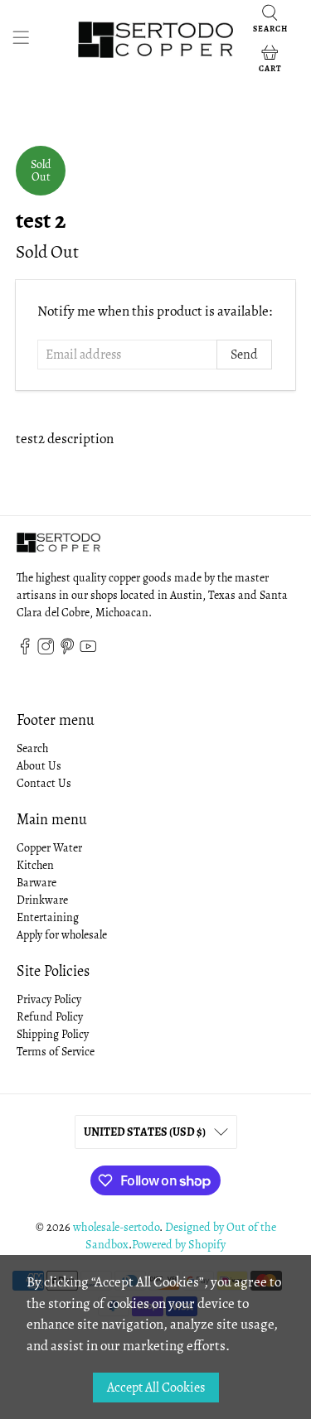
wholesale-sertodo (116, 1227)
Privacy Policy (49, 999)
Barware (36, 882)
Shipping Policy (53, 1034)
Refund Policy (50, 1017)
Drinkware (42, 900)
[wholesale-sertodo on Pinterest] (67, 651)
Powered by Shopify (179, 1244)
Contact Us (44, 783)
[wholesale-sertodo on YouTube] (88, 651)
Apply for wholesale (62, 935)
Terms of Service (56, 1051)
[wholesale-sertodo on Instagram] (45, 651)
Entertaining (48, 917)
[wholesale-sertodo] (156, 40)
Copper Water (49, 848)
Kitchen (35, 865)
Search (32, 748)
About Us (39, 766)
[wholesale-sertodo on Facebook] (25, 651)
